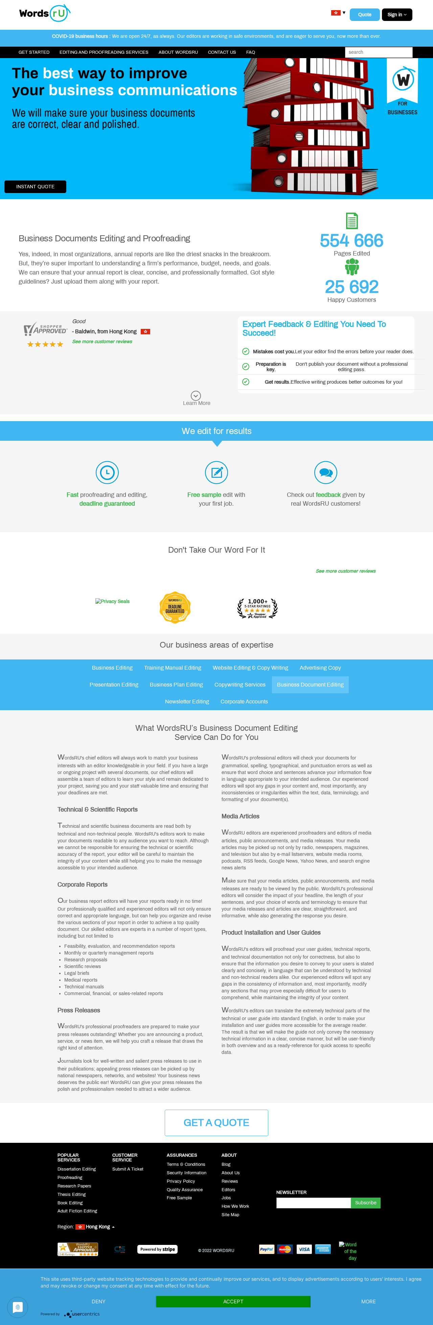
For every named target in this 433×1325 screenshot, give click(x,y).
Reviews (230, 1181)
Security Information (186, 1173)
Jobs (226, 1198)
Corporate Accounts (244, 701)
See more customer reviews (102, 341)
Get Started (34, 52)
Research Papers (74, 1186)
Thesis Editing (72, 1194)
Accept (233, 1301)
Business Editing (112, 668)
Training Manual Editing (172, 668)
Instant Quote (35, 186)
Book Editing (70, 1203)
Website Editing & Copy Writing (250, 668)
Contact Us (222, 52)
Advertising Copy (320, 668)
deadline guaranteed (107, 503)
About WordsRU (178, 52)
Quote (364, 14)
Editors (228, 1189)
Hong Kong (98, 1226)
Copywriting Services (240, 685)
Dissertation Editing (77, 1169)
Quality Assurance (185, 1189)
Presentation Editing (114, 685)
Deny (99, 1301)
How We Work (235, 1206)
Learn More (196, 403)
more (368, 1301)
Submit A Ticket (127, 1169)
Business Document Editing (310, 685)
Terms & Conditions (186, 1164)
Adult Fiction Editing (77, 1211)
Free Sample (179, 1198)
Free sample (204, 494)
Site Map (230, 1214)
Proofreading (70, 1177)
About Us (231, 1173)
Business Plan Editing (176, 685)
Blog (226, 1164)
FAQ (250, 52)
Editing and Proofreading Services (104, 52)
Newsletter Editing (187, 701)
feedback (328, 494)
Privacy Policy (181, 1181)
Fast (72, 494)
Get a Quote (216, 1122)
